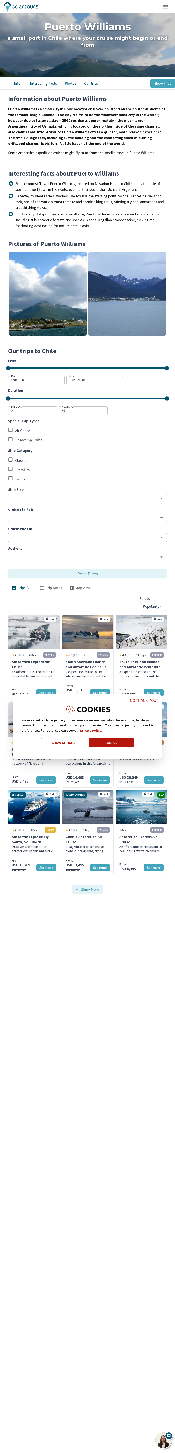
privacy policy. (91, 730)
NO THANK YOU (143, 700)
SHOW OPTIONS (63, 742)
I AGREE (111, 742)
